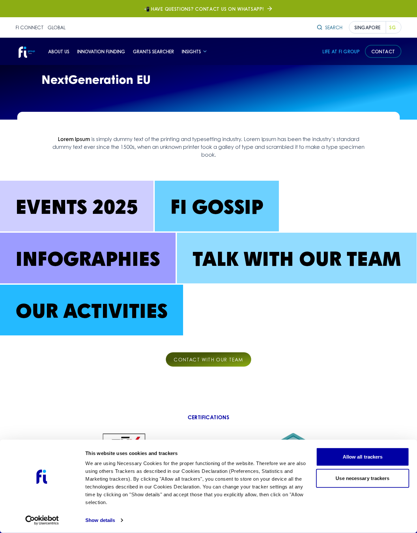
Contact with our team (208, 359)
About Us (58, 51)
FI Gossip (216, 206)
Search (333, 27)
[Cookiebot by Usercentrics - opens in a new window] (42, 520)
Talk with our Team (297, 258)
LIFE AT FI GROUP (341, 51)
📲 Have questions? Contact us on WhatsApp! (204, 9)
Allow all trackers (363, 457)
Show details (100, 520)
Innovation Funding (101, 51)
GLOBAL (56, 27)
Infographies (88, 258)
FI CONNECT (30, 27)
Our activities (91, 310)
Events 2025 (77, 206)
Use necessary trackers (362, 478)
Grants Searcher (153, 51)
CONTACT (383, 51)
